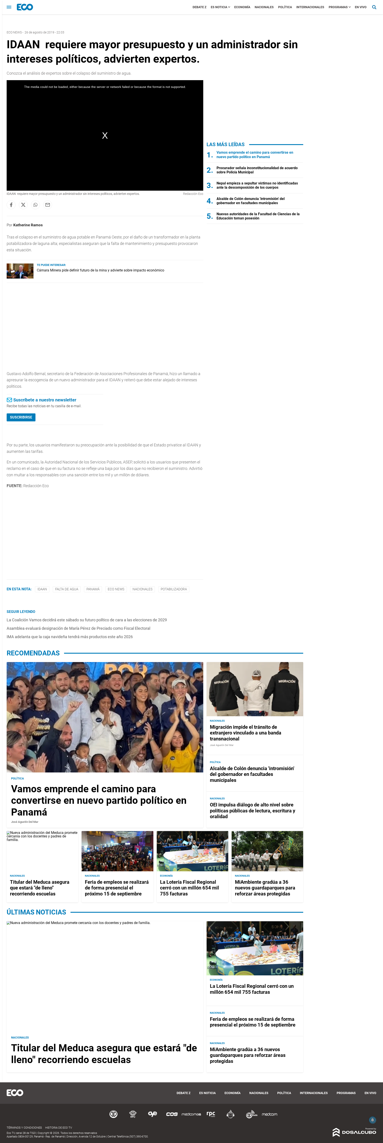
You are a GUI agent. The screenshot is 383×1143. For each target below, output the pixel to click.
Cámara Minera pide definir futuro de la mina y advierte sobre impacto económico (100, 270)
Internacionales (310, 7)
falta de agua (66, 589)
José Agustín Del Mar (24, 821)
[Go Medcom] (191, 1118)
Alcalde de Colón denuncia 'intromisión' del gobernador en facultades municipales (251, 201)
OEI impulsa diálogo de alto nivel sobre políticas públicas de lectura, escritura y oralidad (252, 810)
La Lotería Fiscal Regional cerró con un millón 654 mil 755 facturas (189, 888)
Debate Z (199, 7)
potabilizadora (174, 589)
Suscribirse (21, 417)
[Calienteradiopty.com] (230, 1118)
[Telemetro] (113, 1118)
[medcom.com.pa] (269, 1118)
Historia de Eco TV (58, 1127)
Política (285, 7)
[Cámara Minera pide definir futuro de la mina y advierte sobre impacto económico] (20, 277)
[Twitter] (23, 205)
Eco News (116, 589)
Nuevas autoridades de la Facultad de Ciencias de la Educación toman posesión (258, 216)
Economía (242, 7)
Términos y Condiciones (24, 1127)
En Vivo (361, 7)
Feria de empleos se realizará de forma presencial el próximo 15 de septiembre (117, 888)
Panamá (93, 589)
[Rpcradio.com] (211, 1118)
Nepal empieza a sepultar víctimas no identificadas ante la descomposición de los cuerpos (257, 185)
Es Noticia (219, 7)
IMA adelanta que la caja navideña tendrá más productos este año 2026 (70, 636)
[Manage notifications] (372, 1120)
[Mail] (47, 205)
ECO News (14, 32)
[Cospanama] (172, 1118)
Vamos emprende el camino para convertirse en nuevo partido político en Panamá (255, 154)
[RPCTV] (133, 1118)
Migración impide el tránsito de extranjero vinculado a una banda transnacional (245, 733)
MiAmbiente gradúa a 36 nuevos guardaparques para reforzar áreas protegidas (265, 888)
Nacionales (264, 7)
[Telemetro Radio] (250, 1118)
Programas (338, 7)
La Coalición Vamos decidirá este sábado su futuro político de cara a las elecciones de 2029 (87, 620)
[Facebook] (11, 205)
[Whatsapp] (35, 205)
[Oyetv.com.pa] (152, 1118)
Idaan (42, 589)
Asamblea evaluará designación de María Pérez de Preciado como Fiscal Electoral (78, 628)
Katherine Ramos (28, 225)
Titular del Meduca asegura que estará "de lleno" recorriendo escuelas (39, 888)
